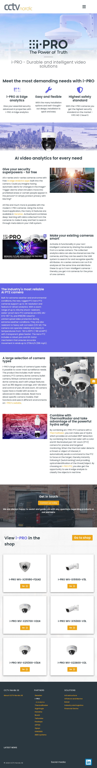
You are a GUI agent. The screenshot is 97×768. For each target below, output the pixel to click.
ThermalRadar (57, 433)
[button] (25, 246)
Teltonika (39, 718)
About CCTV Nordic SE (13, 695)
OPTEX (37, 725)
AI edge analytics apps (18, 180)
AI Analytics (40, 702)
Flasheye (38, 721)
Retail (66, 702)
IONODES (39, 731)
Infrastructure (70, 695)
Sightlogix (39, 708)
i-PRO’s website (13, 403)
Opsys (37, 728)
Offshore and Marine (73, 699)
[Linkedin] (88, 762)
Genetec (18, 214)
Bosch (37, 715)
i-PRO (37, 699)
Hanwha (38, 712)
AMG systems (40, 735)
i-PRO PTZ (67, 466)
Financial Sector (71, 708)
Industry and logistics (73, 705)
